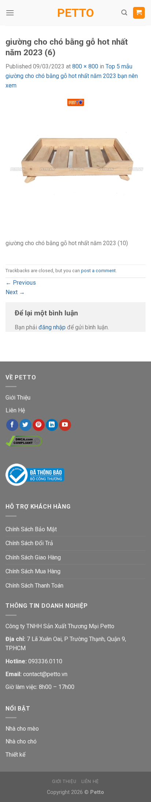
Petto (75, 13)
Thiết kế (15, 754)
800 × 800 (85, 66)
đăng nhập (52, 327)
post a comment (98, 270)
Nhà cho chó (21, 741)
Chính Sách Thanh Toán (34, 585)
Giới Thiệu (17, 397)
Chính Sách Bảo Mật (31, 529)
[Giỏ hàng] (139, 13)
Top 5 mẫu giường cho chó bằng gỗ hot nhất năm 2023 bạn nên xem (71, 76)
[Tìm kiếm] (124, 12)
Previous (20, 282)
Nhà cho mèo (22, 728)
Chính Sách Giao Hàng (33, 557)
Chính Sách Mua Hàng (32, 571)
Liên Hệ (15, 410)
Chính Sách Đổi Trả (29, 543)
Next (15, 292)
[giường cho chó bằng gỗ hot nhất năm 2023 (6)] (75, 168)
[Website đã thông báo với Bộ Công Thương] (34, 474)
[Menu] (9, 13)
